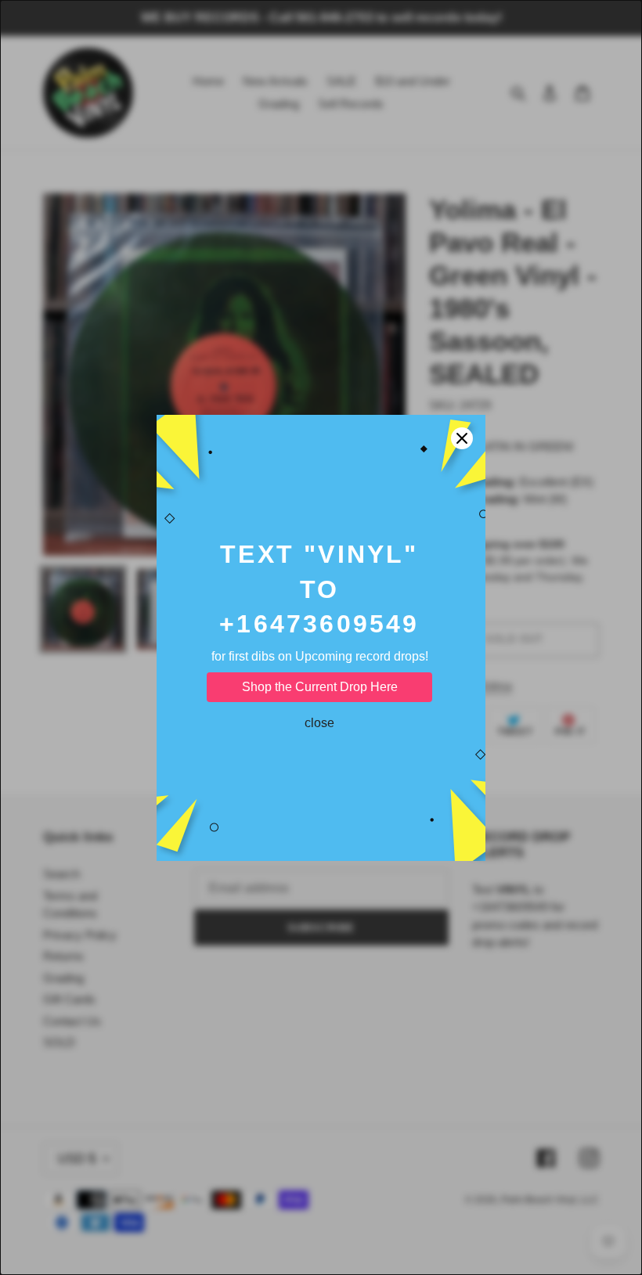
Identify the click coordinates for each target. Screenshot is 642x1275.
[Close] (462, 438)
